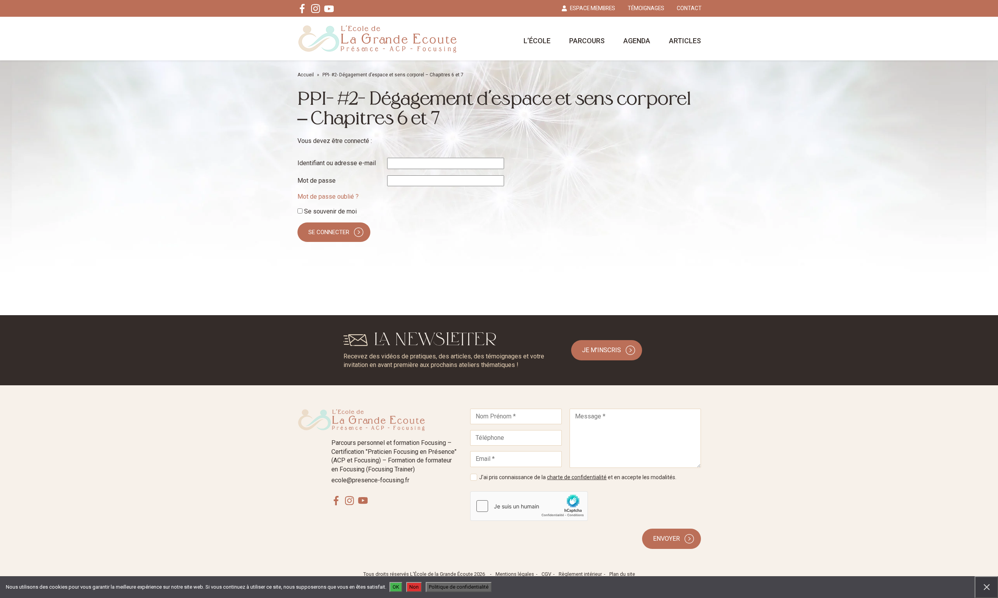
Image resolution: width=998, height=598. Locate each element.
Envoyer (666, 538)
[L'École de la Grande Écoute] (377, 39)
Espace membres (592, 8)
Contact (689, 8)
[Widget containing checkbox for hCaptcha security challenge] (529, 506)
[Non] (986, 587)
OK (396, 587)
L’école (537, 41)
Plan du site (622, 574)
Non (414, 587)
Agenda (636, 41)
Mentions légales (514, 574)
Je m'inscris (601, 350)
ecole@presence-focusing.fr (370, 480)
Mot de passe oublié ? (328, 196)
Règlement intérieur (580, 574)
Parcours (587, 41)
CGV (546, 574)
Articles (685, 41)
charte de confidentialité (577, 477)
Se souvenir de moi (330, 211)
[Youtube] (329, 9)
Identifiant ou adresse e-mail (336, 163)
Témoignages (646, 8)
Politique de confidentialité (458, 587)
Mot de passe (316, 180)
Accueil (305, 75)
